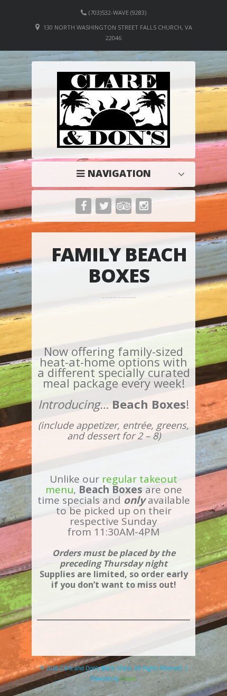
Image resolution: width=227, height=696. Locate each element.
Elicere (128, 678)
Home (116, 173)
